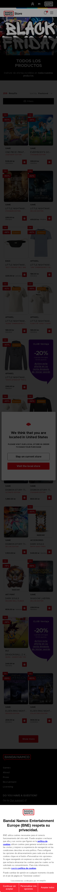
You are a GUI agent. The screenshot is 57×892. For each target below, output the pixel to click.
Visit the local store (28, 466)
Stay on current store (28, 456)
